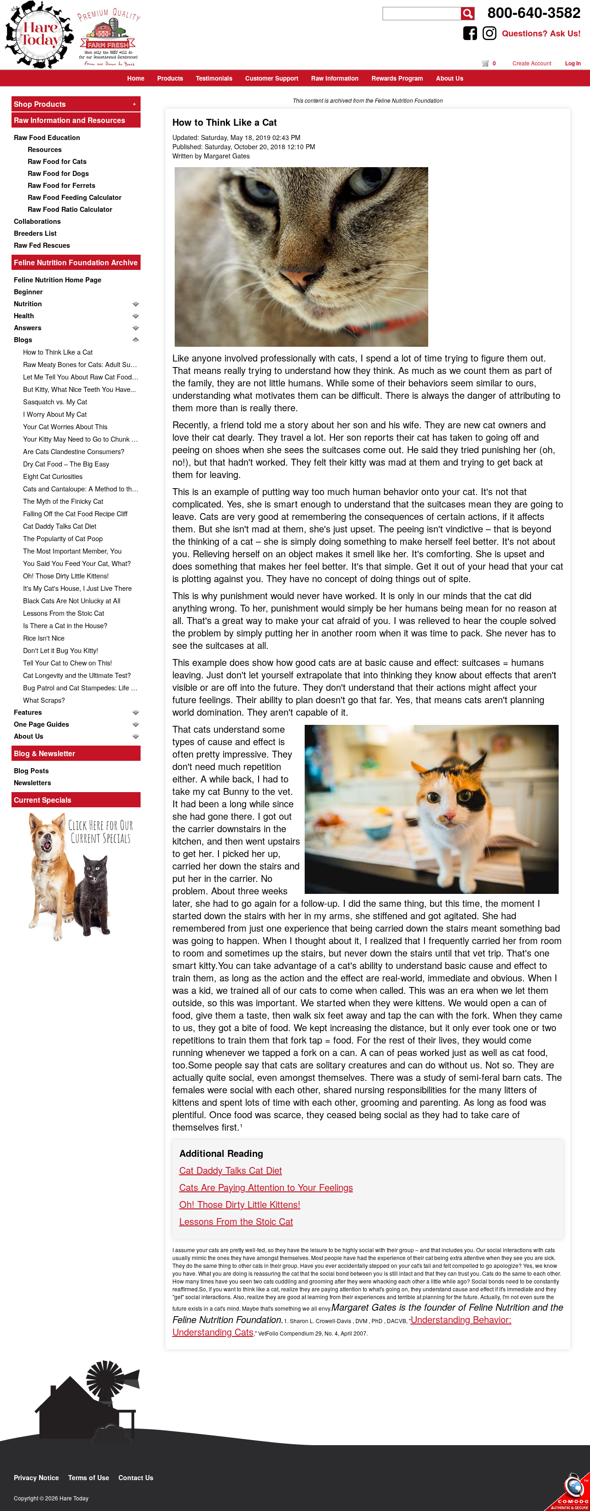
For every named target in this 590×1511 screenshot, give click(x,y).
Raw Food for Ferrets (61, 185)
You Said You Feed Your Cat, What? (77, 563)
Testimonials (214, 78)
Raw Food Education (47, 137)
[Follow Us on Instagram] (489, 33)
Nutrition (28, 303)
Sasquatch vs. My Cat (55, 401)
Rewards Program (397, 78)
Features (28, 712)
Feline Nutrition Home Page (57, 279)
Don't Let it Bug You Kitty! (60, 650)
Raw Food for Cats (57, 161)
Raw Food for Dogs (58, 173)
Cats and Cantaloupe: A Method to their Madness (82, 488)
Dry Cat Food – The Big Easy (66, 463)
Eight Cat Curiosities (53, 476)
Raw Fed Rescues (42, 245)
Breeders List (35, 233)
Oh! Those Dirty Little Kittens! (66, 575)
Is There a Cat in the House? (65, 625)
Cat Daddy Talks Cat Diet (59, 526)
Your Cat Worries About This (65, 426)
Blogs (23, 339)
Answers (27, 327)
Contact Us (135, 1477)
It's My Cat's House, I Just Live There (77, 588)
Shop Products (75, 104)
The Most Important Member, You (72, 550)
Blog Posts (31, 770)
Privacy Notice (36, 1477)
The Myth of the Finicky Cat (63, 501)
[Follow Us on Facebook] (470, 33)
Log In (573, 63)
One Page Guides (41, 724)
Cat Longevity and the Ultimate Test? (77, 675)
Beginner (28, 291)
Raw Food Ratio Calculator (70, 209)
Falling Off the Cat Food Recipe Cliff (75, 513)
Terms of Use (88, 1477)
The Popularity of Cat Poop (63, 538)
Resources (45, 149)
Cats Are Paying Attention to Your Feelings (266, 1187)
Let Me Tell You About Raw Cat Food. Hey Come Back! (82, 376)
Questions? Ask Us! (541, 33)
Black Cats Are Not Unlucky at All (71, 600)
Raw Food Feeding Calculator (75, 197)
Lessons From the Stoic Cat (63, 613)
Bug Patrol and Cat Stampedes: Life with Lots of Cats (82, 687)
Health (24, 315)
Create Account (532, 63)
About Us (28, 736)
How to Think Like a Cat (58, 351)
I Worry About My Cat (55, 414)
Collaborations (37, 221)
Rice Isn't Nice (44, 637)
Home (135, 78)
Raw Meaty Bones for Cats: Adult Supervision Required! (82, 364)
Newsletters (32, 782)
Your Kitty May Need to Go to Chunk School (82, 438)
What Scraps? (44, 700)
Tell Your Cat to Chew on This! (67, 662)
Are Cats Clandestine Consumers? (73, 451)
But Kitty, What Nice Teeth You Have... (79, 389)
